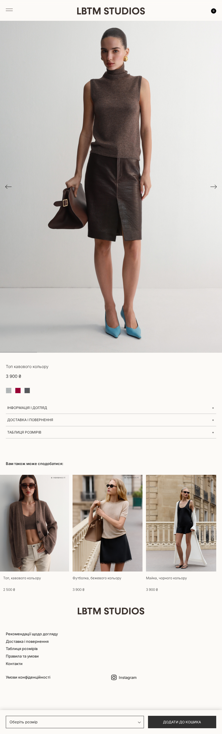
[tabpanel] (111, 187)
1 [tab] (19, 352)
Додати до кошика (182, 722)
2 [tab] (56, 352)
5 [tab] (167, 352)
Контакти (14, 663)
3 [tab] (93, 352)
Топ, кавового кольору (22, 578)
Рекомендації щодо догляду (32, 634)
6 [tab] (204, 352)
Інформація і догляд (27, 408)
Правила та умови (22, 656)
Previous (8, 187)
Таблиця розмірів (24, 432)
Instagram (128, 677)
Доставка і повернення (30, 420)
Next (213, 187)
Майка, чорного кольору (166, 578)
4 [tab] (130, 352)
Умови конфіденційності (28, 677)
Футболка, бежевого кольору (97, 578)
